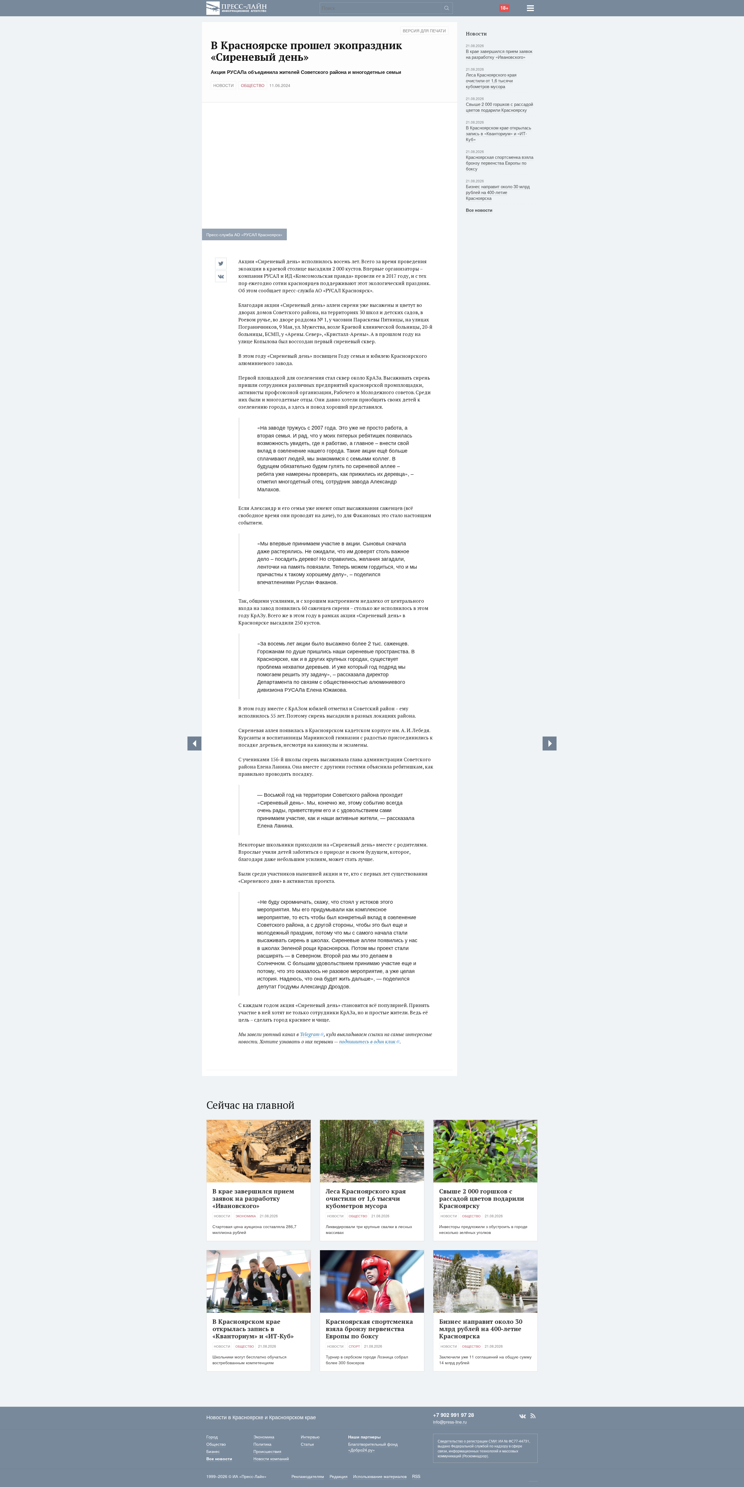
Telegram (310, 1034)
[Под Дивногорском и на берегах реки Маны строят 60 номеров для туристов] (194, 743)
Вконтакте (522, 1416)
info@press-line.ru (450, 1422)
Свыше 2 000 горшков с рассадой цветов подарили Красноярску (499, 107)
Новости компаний (271, 1458)
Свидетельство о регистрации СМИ (467, 1440)
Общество (252, 85)
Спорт (354, 1346)
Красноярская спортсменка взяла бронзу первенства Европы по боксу (499, 163)
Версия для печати (424, 30)
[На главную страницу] (236, 7)
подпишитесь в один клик (367, 1041)
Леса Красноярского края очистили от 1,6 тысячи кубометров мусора (491, 80)
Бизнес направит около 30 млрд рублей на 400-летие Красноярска (498, 192)
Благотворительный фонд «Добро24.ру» (373, 1447)
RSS (533, 1416)
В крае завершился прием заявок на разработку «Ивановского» (499, 54)
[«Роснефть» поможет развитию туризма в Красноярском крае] (550, 743)
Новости (223, 85)
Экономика (245, 1216)
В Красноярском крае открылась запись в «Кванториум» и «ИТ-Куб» (498, 133)
